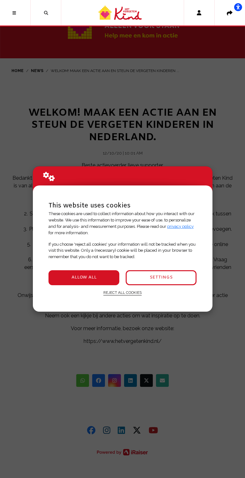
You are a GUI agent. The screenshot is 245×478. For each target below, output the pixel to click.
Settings (161, 277)
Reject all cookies (122, 292)
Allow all (84, 277)
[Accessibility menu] (238, 7)
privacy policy (180, 226)
